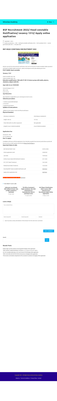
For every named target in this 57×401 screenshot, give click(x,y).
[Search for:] (53, 22)
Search (4, 237)
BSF (16, 43)
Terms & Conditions (25, 378)
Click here (44, 168)
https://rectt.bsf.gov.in (29, 143)
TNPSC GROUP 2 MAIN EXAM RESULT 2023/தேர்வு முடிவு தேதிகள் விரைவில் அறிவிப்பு (20, 250)
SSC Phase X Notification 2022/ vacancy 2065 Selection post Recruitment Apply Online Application (46, 190)
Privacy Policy (33, 378)
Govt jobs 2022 (17, 44)
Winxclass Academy (10, 22)
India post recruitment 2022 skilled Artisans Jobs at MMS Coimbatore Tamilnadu (11, 190)
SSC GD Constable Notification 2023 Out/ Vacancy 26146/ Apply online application (20, 252)
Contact (39, 378)
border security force (9, 43)
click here (44, 172)
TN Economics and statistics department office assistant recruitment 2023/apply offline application (24, 255)
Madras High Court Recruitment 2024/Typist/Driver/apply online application (19, 248)
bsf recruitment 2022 (41, 43)
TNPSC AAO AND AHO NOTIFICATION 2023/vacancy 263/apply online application (20, 254)
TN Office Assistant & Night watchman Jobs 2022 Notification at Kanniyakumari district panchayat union (28, 190)
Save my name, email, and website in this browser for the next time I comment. (24, 220)
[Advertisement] (28, 9)
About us (18, 378)
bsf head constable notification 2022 (27, 43)
